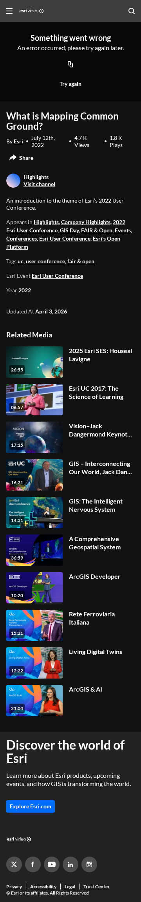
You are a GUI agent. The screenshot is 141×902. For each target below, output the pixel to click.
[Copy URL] (70, 64)
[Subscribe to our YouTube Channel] (52, 864)
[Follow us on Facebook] (33, 864)
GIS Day (69, 230)
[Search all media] (131, 11)
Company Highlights (85, 222)
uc (21, 261)
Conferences (21, 238)
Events (123, 230)
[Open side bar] (9, 11)
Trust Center (96, 886)
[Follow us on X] (14, 864)
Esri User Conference (64, 238)
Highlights (46, 222)
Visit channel (39, 184)
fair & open (80, 261)
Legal (70, 886)
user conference (45, 261)
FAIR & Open (96, 230)
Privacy (14, 886)
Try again (70, 83)
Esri (18, 141)
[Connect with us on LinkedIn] (70, 864)
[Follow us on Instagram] (89, 864)
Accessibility (43, 886)
